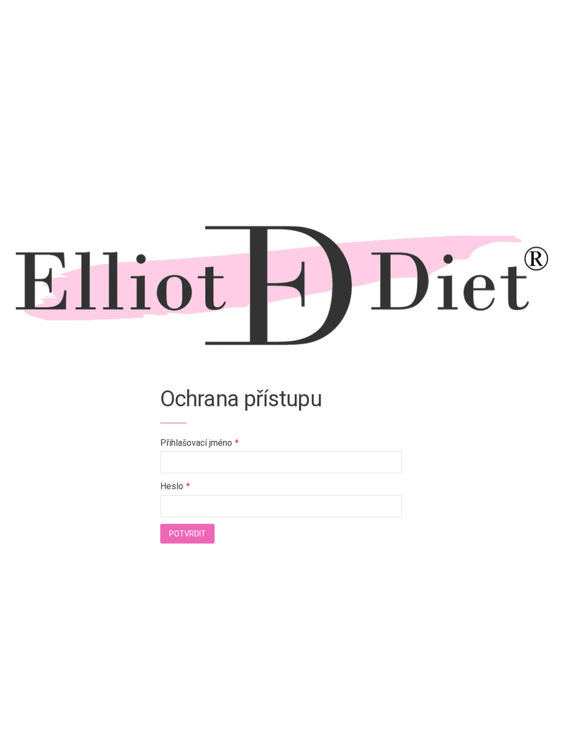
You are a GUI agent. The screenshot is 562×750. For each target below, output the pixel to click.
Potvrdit (187, 533)
